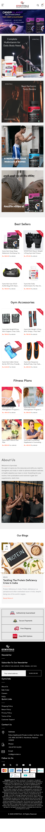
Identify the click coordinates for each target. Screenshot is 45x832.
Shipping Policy (7, 706)
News (5, 577)
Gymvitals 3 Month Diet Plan (10, 441)
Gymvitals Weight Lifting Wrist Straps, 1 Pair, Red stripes (32, 331)
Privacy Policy (7, 713)
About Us (5, 686)
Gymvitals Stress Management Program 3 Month (32, 409)
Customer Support (8, 719)
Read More (7, 598)
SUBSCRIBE (33, 673)
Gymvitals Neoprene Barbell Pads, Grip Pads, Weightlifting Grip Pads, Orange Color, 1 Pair (32, 363)
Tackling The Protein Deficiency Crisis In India (20, 581)
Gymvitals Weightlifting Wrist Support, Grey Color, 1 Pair (11, 331)
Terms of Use (6, 716)
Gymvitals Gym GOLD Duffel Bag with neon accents (10, 285)
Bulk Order (5, 690)
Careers (4, 693)
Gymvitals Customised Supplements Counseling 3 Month (33, 442)
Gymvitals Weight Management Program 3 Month (10, 409)
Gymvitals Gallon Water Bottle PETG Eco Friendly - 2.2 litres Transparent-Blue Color (11, 363)
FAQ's (4, 697)
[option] (22, 570)
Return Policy (6, 709)
